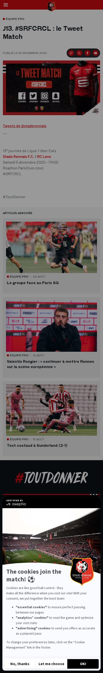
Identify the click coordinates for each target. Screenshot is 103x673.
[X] (79, 53)
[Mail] (95, 53)
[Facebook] (87, 53)
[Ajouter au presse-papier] (71, 53)
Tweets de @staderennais (24, 125)
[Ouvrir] (6, 5)
